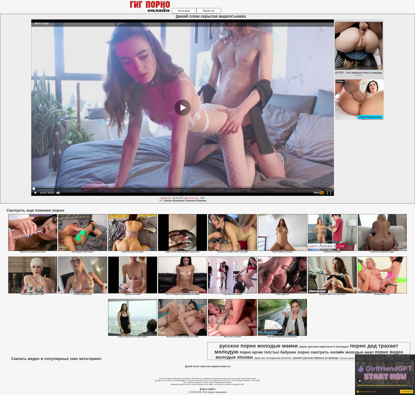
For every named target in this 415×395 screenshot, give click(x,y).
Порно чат (209, 10)
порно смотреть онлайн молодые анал (335, 352)
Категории (184, 10)
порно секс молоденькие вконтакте (272, 358)
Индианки (201, 200)
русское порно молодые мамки (258, 345)
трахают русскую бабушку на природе (315, 358)
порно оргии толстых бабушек (268, 352)
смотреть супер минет (349, 358)
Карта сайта (207, 389)
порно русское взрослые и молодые (324, 346)
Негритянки (178, 200)
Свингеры (190, 200)
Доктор (168, 200)
